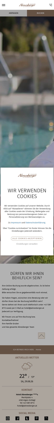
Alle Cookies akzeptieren (27, 238)
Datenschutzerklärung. (36, 222)
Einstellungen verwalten (27, 244)
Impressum (16, 222)
